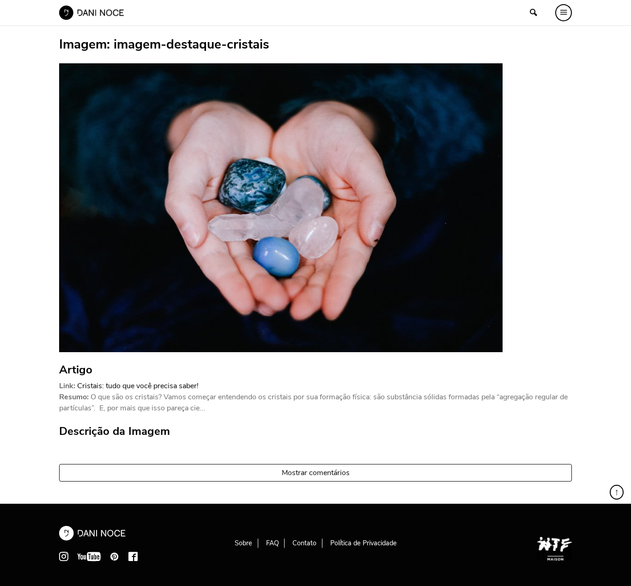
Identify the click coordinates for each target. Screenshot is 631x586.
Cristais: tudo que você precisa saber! (138, 386)
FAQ (272, 543)
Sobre (243, 543)
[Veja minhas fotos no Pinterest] (114, 556)
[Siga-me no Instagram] (63, 556)
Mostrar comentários (316, 473)
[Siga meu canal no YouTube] (89, 556)
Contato (304, 543)
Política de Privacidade (363, 543)
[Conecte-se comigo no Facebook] (133, 556)
